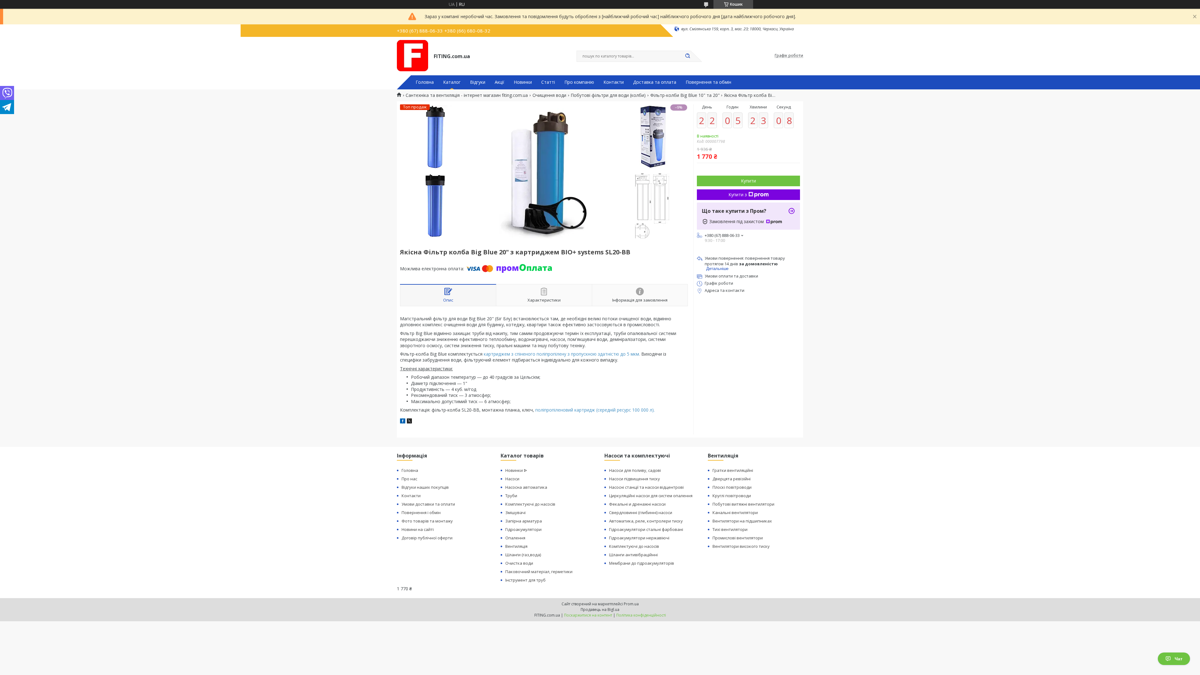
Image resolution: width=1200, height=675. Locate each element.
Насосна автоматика (526, 487)
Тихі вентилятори (730, 529)
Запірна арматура (523, 521)
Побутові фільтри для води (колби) (608, 95)
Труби (511, 495)
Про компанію (579, 82)
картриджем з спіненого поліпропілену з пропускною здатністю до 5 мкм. (562, 354)
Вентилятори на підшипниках (742, 521)
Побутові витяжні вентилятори (743, 504)
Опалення (515, 538)
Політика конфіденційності (641, 615)
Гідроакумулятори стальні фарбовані (646, 529)
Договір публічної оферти (427, 538)
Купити (748, 181)
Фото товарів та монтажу (427, 521)
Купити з (737, 195)
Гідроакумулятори (523, 529)
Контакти (613, 82)
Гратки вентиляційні (732, 470)
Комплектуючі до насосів (530, 504)
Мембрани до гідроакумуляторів (641, 563)
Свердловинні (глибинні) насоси (640, 512)
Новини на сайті (418, 529)
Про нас (409, 479)
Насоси (512, 479)
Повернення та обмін (708, 82)
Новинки (523, 82)
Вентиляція (516, 546)
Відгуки (477, 82)
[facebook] (402, 422)
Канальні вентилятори (735, 512)
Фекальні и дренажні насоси (637, 504)
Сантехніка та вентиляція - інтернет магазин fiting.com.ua (467, 95)
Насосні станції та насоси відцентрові (646, 487)
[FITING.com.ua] (412, 55)
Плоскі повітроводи (732, 487)
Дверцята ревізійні (731, 479)
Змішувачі (515, 512)
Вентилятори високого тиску (741, 546)
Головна (425, 82)
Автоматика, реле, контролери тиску (646, 521)
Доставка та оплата (654, 82)
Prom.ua (631, 604)
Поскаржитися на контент (588, 615)
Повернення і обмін (421, 512)
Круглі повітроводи (731, 495)
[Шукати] (687, 56)
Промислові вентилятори (737, 538)
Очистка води (519, 563)
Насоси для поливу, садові (635, 470)
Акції (499, 82)
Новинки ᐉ (516, 470)
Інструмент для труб (525, 580)
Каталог (452, 82)
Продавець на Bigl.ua (600, 609)
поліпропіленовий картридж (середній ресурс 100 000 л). (595, 410)
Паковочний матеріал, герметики (538, 571)
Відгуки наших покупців (425, 487)
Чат (1178, 658)
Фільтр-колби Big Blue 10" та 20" (685, 95)
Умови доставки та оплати (428, 504)
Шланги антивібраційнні (633, 555)
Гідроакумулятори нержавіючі (639, 538)
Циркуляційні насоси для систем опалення (650, 495)
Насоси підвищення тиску (634, 479)
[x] (409, 422)
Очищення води (549, 95)
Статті (548, 82)
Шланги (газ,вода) (523, 555)
